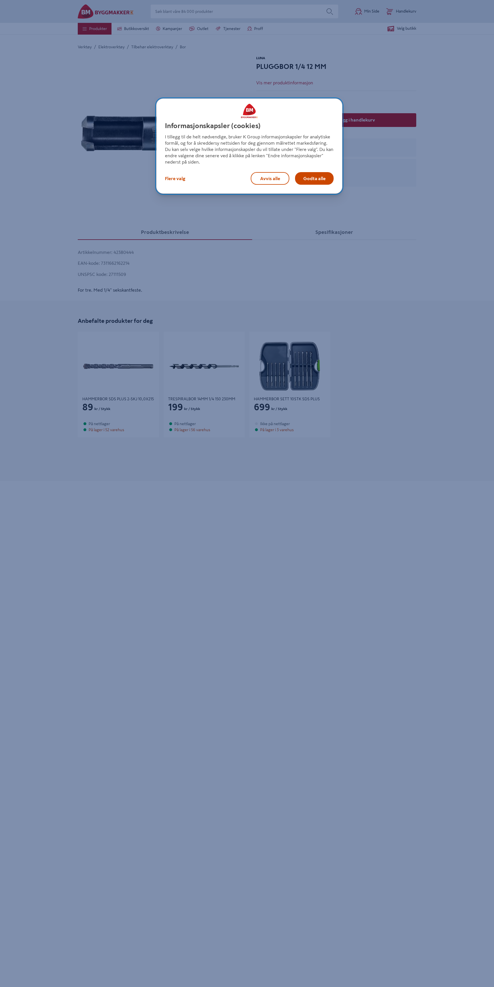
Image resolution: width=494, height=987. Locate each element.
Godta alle (314, 178)
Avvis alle (270, 178)
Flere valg (175, 178)
